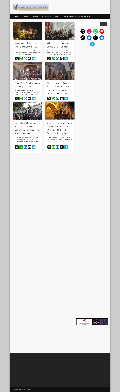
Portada (16, 16)
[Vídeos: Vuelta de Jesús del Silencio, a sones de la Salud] (27, 31)
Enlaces (57, 16)
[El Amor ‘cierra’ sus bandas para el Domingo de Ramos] (27, 71)
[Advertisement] (92, 61)
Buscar (103, 24)
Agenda (35, 16)
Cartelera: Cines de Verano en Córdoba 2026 (77, 16)
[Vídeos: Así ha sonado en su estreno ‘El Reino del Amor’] (59, 31)
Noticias (26, 16)
